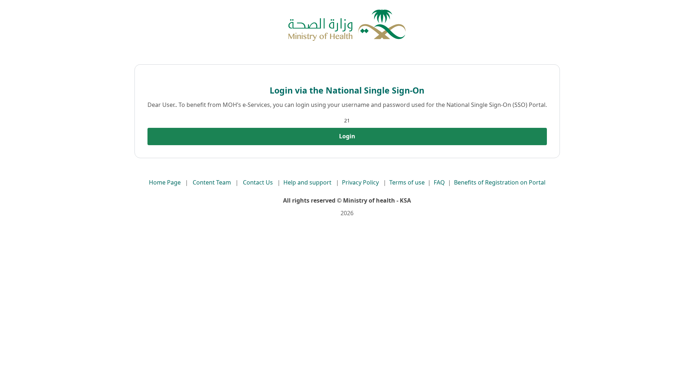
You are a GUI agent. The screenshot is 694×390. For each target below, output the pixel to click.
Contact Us (258, 182)
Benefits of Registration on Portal (499, 182)
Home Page (165, 182)
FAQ (439, 182)
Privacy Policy (360, 182)
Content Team (212, 182)
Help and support (307, 182)
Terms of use (407, 182)
